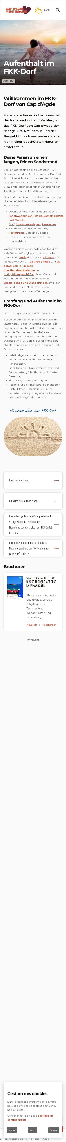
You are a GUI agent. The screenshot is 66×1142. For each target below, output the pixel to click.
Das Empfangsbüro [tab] (18, 480)
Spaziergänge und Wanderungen (26, 282)
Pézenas (48, 257)
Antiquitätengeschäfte (18, 274)
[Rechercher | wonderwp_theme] (57, 10)
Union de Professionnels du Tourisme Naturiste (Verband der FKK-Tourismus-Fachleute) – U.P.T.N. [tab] (29, 548)
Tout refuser (12, 1130)
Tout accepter (53, 1130)
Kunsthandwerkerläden (19, 270)
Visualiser (31, 624)
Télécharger (49, 624)
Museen (28, 265)
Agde (22, 257)
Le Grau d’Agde (40, 261)
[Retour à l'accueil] (18, 10)
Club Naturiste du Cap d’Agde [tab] (24, 501)
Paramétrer (33, 1130)
